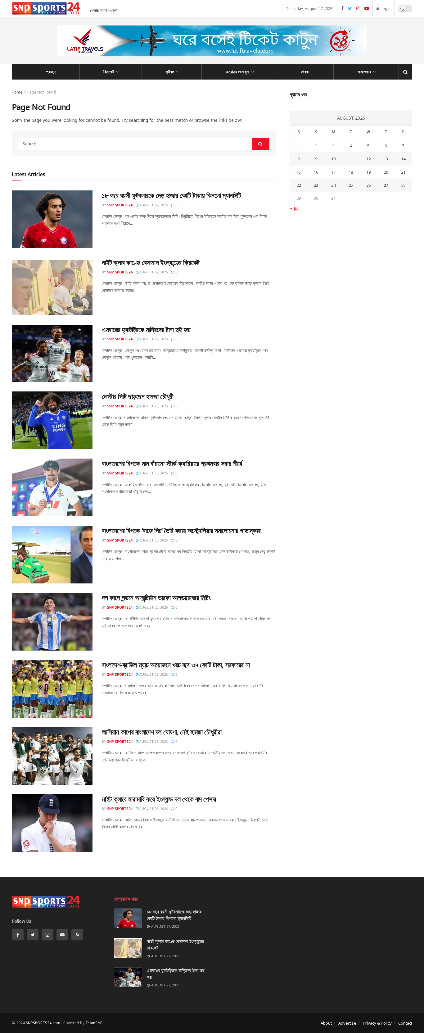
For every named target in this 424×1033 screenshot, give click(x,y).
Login (385, 8)
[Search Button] (260, 144)
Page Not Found (41, 92)
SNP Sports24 (119, 205)
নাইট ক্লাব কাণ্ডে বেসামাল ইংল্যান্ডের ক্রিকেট (151, 262)
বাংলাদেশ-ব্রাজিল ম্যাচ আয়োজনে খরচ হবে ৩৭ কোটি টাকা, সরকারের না (176, 664)
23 (316, 185)
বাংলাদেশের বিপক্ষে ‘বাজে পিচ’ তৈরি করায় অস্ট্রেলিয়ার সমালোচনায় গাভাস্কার (181, 530)
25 (351, 185)
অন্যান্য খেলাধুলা (238, 72)
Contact (405, 1023)
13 (386, 159)
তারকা (305, 72)
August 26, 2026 (153, 406)
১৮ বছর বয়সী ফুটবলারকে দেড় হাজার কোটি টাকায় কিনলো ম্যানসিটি (171, 195)
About (326, 1023)
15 (298, 172)
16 (316, 172)
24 (333, 185)
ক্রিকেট (108, 72)
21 (403, 172)
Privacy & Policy (377, 1023)
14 (403, 159)
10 (333, 159)
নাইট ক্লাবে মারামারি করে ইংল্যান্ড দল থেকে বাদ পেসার (159, 798)
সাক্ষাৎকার (364, 72)
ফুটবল (170, 72)
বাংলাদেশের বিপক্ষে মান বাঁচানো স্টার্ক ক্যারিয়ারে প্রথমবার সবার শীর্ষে (172, 463)
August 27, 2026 (153, 205)
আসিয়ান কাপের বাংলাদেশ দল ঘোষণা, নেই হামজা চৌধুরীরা (161, 731)
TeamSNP (93, 1023)
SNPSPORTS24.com (43, 1023)
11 (351, 159)
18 (351, 172)
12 (368, 159)
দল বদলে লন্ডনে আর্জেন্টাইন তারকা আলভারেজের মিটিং (156, 597)
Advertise (347, 1023)
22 (298, 185)
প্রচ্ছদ (51, 72)
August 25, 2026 (153, 674)
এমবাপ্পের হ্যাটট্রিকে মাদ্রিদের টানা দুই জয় (146, 329)
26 (368, 185)
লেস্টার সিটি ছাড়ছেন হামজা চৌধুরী (138, 396)
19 (368, 172)
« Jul (294, 208)
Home (17, 92)
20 (386, 172)
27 (386, 185)
